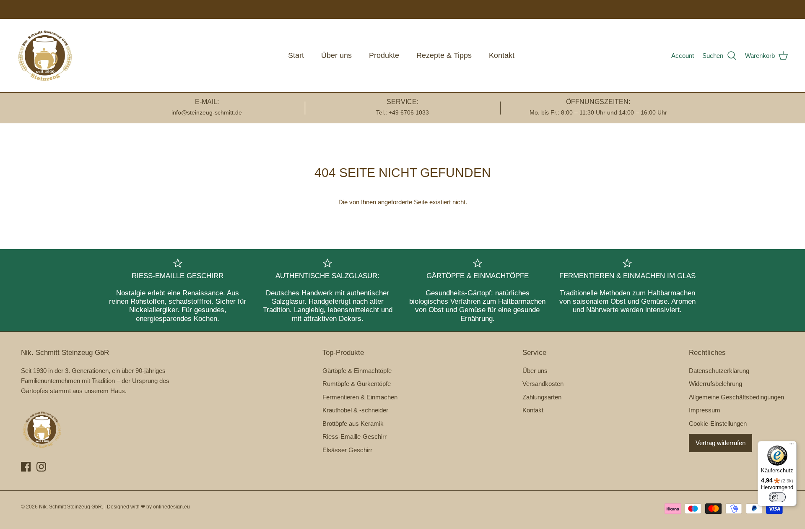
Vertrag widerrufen (720, 442)
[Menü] (792, 446)
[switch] (777, 497)
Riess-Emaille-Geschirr (354, 436)
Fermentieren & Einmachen (359, 397)
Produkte (384, 55)
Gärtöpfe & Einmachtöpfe (357, 370)
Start (296, 55)
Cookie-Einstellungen (718, 423)
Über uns (336, 55)
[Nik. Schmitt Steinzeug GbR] (45, 55)
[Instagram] (41, 467)
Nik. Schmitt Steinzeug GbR (70, 507)
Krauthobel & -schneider (355, 410)
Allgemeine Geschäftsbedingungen (736, 397)
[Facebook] (26, 467)
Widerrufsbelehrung (715, 383)
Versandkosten (543, 383)
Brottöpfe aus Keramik (353, 423)
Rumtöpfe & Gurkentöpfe (356, 383)
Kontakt (501, 55)
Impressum (704, 410)
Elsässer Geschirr (347, 449)
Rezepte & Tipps (444, 55)
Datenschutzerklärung (719, 370)
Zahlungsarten (541, 397)
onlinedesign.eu (171, 507)
